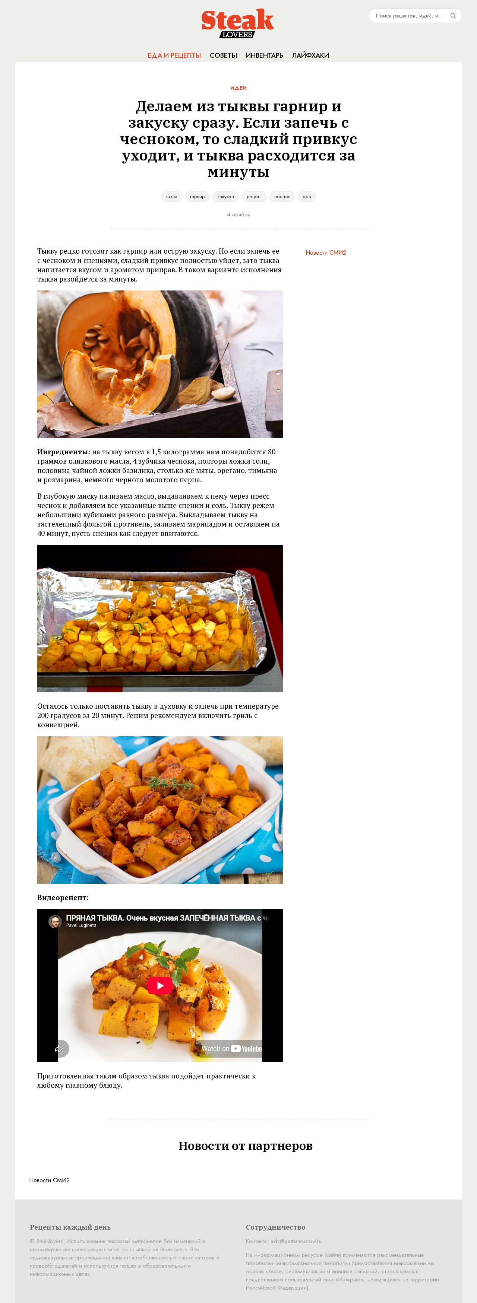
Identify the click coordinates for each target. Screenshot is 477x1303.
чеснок (282, 196)
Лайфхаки (310, 55)
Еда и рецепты (174, 55)
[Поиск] (453, 15)
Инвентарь (264, 55)
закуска (225, 196)
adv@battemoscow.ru (296, 1241)
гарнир (197, 196)
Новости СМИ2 (326, 252)
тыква (171, 196)
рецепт (254, 196)
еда (307, 196)
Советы (223, 55)
